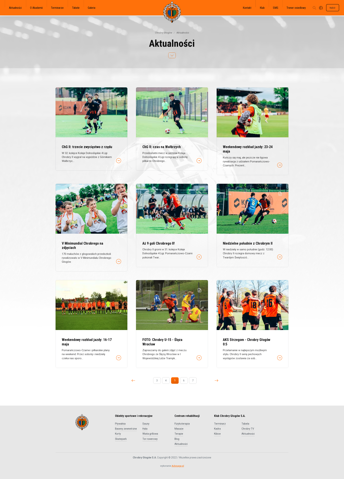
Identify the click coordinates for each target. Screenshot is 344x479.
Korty (118, 433)
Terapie (179, 433)
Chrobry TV (248, 428)
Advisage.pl (178, 465)
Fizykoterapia (182, 423)
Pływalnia (120, 423)
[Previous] (133, 380)
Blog (177, 438)
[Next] (216, 380)
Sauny (145, 423)
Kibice (217, 433)
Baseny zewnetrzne (126, 428)
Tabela (245, 423)
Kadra (217, 428)
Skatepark (121, 438)
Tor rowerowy (150, 438)
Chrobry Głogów (163, 32)
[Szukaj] (314, 7)
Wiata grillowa (150, 433)
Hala (144, 428)
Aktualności (182, 32)
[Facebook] (321, 7)
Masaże (179, 428)
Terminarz (220, 423)
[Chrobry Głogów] (172, 12)
